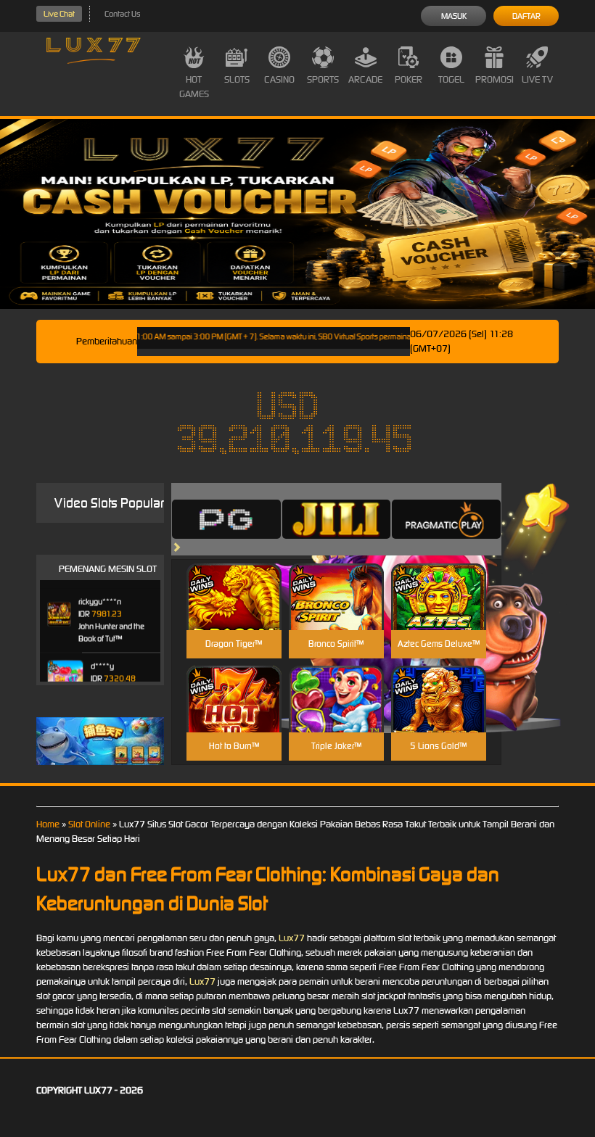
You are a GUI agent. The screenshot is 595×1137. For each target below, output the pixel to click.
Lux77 (292, 938)
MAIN (234, 612)
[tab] (226, 519)
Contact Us (122, 14)
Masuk (454, 16)
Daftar (526, 16)
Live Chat (59, 14)
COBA (234, 580)
